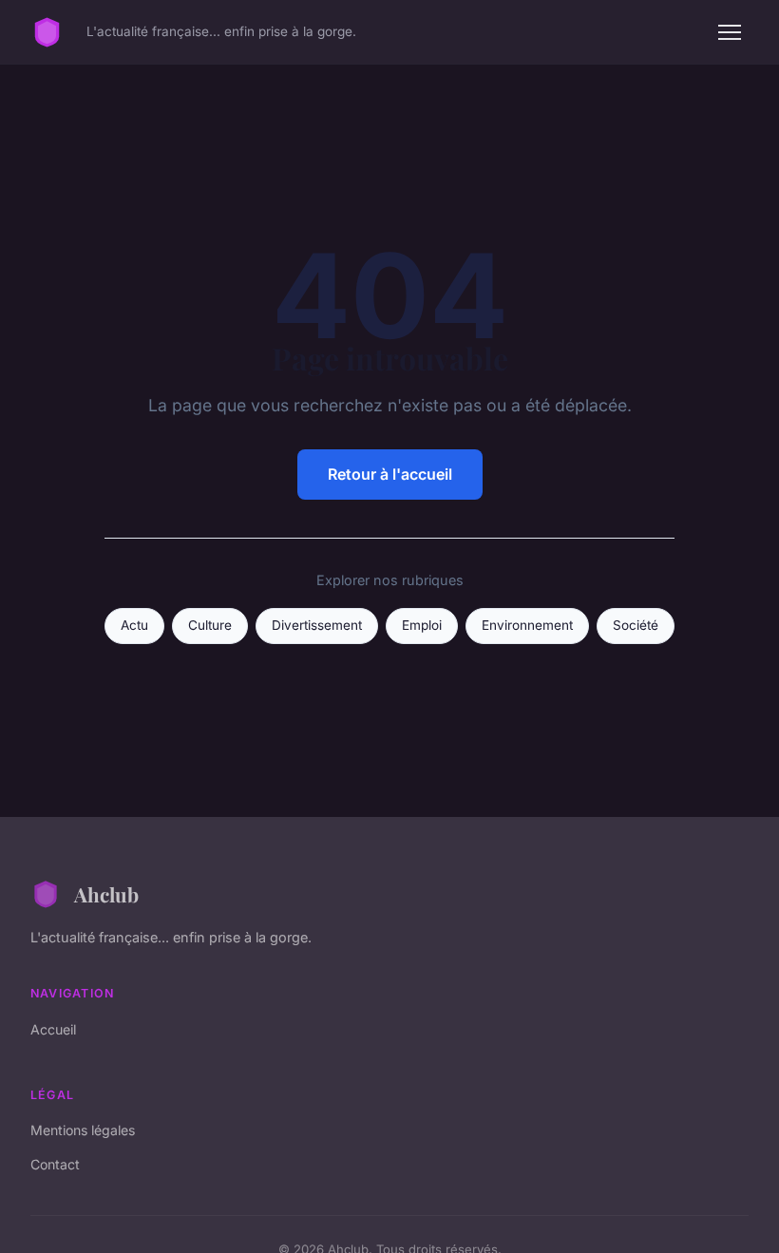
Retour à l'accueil (390, 474)
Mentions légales (82, 1130)
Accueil (53, 1029)
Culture (210, 625)
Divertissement (317, 625)
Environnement (527, 625)
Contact (55, 1164)
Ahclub (106, 894)
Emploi (422, 625)
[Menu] (730, 32)
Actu (134, 625)
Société (635, 625)
